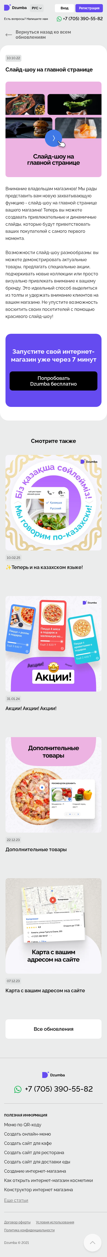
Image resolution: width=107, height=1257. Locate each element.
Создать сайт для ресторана (34, 1152)
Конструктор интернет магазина (38, 1189)
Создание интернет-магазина (35, 1171)
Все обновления (54, 1029)
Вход (65, 8)
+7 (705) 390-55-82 (59, 1089)
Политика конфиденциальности (29, 1230)
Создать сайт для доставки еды (37, 1161)
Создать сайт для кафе (28, 1143)
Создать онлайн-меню (27, 1134)
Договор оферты (17, 1222)
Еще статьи (16, 1200)
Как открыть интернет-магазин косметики (48, 1180)
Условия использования (55, 1222)
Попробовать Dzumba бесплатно (53, 381)
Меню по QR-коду (22, 1124)
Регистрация (89, 8)
